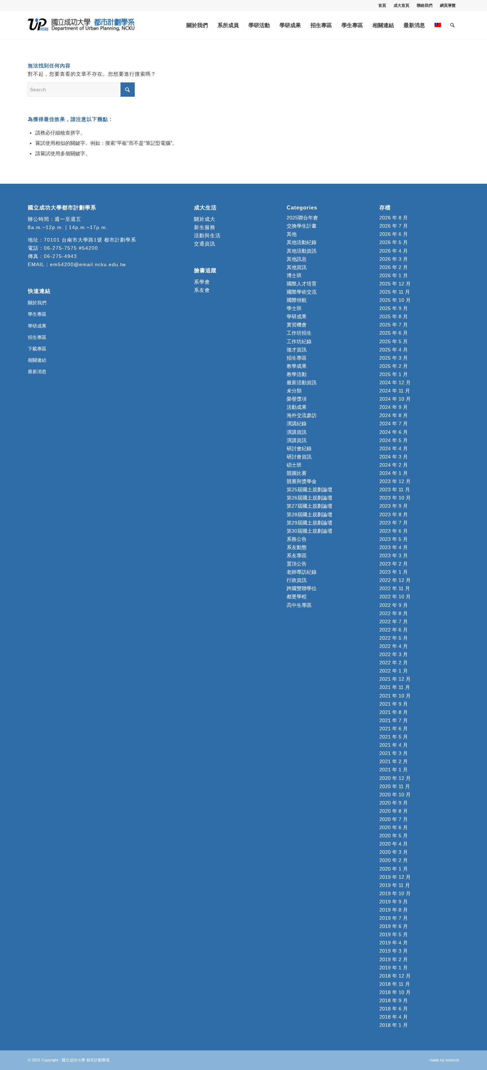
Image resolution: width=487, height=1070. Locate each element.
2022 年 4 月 (393, 646)
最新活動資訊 (302, 382)
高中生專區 (299, 605)
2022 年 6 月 (393, 630)
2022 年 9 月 (393, 605)
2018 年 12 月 (395, 976)
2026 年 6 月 (393, 234)
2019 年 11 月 (394, 885)
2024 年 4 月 (393, 448)
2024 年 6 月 (393, 432)
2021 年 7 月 (393, 720)
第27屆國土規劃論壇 (309, 506)
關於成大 (204, 219)
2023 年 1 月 (393, 572)
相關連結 (37, 360)
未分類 (294, 391)
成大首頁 (401, 5)
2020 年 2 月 (393, 860)
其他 (292, 234)
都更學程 (297, 596)
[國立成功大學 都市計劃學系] (81, 25)
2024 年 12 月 (395, 382)
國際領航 (297, 300)
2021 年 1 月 (393, 769)
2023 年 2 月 (393, 564)
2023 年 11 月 (394, 489)
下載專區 (37, 348)
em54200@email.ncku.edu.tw (88, 264)
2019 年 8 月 (393, 910)
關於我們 (37, 302)
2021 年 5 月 (393, 737)
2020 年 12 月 (395, 778)
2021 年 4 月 (393, 745)
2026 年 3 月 (393, 259)
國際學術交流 (302, 292)
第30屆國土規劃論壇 (309, 531)
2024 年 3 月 (393, 457)
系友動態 (297, 547)
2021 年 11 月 (394, 687)
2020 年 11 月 (394, 786)
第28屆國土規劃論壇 (309, 514)
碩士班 (294, 465)
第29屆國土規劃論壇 (309, 523)
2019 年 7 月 (393, 918)
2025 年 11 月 (394, 292)
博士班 (294, 275)
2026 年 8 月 (393, 217)
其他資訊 (297, 267)
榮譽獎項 (297, 399)
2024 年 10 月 (395, 399)
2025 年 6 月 (393, 333)
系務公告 (297, 539)
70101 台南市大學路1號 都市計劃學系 (90, 240)
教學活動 (297, 374)
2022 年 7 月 (393, 621)
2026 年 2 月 (393, 267)
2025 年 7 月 (393, 325)
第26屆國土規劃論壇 (309, 498)
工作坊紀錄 (299, 341)
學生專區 (37, 314)
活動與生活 (208, 235)
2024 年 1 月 (393, 473)
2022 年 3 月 (393, 654)
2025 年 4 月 (393, 350)
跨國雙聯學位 (302, 588)
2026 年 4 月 (393, 251)
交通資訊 (204, 244)
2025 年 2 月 (393, 366)
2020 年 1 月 (393, 869)
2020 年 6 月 (393, 827)
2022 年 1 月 (393, 671)
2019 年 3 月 (393, 951)
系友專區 (297, 555)
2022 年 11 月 (394, 588)
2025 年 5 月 (393, 341)
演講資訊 (297, 432)
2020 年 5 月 (393, 835)
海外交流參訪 (302, 415)
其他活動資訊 (302, 251)
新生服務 (204, 227)
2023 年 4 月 (393, 547)
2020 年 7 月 (393, 819)
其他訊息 (297, 259)
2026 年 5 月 (393, 242)
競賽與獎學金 (302, 481)
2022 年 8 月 (393, 613)
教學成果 (297, 366)
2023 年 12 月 (395, 481)
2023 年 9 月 (393, 506)
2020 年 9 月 (393, 803)
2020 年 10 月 (395, 794)
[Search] (452, 25)
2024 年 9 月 (393, 407)
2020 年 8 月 (393, 811)
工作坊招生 (299, 333)
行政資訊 (297, 580)
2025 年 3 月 (393, 358)
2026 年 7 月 (393, 226)
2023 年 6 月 (393, 531)
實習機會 (297, 325)
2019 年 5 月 (393, 934)
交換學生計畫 (302, 226)
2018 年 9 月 (393, 1000)
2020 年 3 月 (393, 852)
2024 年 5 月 (393, 440)
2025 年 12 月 (395, 283)
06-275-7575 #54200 (71, 248)
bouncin (452, 1060)
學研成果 (37, 326)
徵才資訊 (297, 350)
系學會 (202, 282)
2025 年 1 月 (393, 374)
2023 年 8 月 (393, 514)
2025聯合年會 (302, 217)
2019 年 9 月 (393, 901)
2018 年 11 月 (394, 984)
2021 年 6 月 (393, 728)
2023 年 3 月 (393, 555)
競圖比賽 (297, 473)
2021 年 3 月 (393, 753)
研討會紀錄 (299, 448)
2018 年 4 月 (393, 1017)
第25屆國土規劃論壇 (309, 489)
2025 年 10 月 (395, 300)
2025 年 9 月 (393, 308)
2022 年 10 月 (395, 596)
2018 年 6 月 (393, 1008)
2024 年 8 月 (393, 415)
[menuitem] (382, 5)
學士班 (294, 308)
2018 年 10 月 (395, 992)
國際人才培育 (302, 283)
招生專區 (37, 337)
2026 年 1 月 (393, 275)
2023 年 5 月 (393, 539)
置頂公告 (297, 564)
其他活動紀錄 (302, 242)
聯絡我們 (424, 5)
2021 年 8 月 (393, 712)
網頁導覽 (448, 5)
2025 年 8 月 (393, 316)
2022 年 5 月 (393, 638)
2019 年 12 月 (395, 877)
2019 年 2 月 (393, 959)
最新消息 (37, 371)
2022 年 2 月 (393, 662)
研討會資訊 (299, 457)
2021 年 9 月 (393, 704)
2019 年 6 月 (393, 926)
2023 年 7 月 (393, 523)
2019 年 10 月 (395, 893)
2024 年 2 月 (393, 465)
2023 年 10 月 (395, 498)
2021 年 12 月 (395, 679)
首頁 (382, 5)
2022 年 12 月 (395, 580)
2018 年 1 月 (393, 1025)
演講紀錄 (297, 423)
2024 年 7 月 (393, 423)
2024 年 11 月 (394, 391)
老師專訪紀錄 (302, 572)
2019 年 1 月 (393, 967)
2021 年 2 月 (393, 761)
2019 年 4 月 (393, 942)
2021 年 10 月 (395, 696)
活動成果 (297, 407)
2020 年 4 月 (393, 844)
